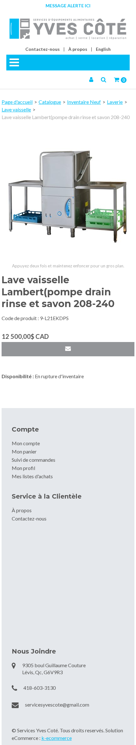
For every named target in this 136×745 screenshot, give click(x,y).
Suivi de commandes (33, 460)
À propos (77, 49)
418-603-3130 (39, 688)
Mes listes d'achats (32, 476)
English (103, 49)
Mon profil (23, 468)
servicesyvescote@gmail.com (57, 704)
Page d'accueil (17, 102)
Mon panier (24, 451)
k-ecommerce (56, 738)
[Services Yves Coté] (68, 28)
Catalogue (50, 102)
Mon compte (26, 443)
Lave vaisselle (16, 109)
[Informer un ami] (68, 349)
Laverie (115, 102)
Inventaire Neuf (84, 102)
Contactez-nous (42, 49)
